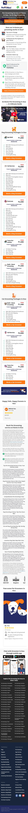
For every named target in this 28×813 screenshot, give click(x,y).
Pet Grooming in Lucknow (6, 711)
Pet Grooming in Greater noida (7, 699)
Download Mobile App (6, 769)
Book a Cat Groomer (14, 325)
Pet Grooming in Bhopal (5, 688)
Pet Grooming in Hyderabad (20, 702)
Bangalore (16, 583)
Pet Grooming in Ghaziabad (20, 697)
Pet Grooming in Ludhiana (6, 736)
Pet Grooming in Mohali (19, 711)
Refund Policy (18, 787)
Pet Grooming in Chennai (6, 690)
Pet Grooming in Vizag (19, 728)
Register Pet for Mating (20, 779)
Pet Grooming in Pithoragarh (6, 739)
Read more (7, 418)
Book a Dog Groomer (14, 158)
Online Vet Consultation (21, 772)
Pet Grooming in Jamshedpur (20, 736)
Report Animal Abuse (6, 767)
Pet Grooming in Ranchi (19, 731)
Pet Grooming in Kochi (5, 709)
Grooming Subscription (6, 775)
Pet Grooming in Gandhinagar (6, 697)
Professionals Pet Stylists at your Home (14, 39)
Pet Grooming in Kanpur (19, 706)
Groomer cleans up (12, 55)
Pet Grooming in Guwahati (6, 702)
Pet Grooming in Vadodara (20, 726)
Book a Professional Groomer (14, 21)
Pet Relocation (18, 759)
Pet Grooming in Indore (5, 704)
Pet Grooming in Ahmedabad (6, 683)
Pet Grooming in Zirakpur (6, 731)
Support (3, 752)
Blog (2, 749)
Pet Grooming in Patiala (5, 718)
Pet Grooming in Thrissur (6, 726)
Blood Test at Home (19, 774)
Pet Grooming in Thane (19, 724)
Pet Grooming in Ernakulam (6, 695)
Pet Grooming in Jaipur (19, 704)
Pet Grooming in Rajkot (19, 721)
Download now (14, 141)
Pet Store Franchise (5, 800)
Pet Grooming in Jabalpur (6, 706)
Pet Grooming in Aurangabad (6, 685)
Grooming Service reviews (5, 772)
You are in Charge (11, 32)
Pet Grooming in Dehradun (20, 692)
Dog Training (18, 752)
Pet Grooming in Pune (5, 721)
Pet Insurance (18, 762)
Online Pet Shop (5, 759)
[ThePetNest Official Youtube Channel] (23, 795)
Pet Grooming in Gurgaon (19, 699)
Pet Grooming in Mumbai (6, 713)
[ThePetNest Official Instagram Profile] (20, 795)
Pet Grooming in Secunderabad (7, 724)
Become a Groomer (5, 785)
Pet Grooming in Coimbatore (20, 690)
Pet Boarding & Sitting (20, 769)
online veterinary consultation (16, 442)
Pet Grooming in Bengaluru (20, 685)
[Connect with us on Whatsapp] (18, 8)
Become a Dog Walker (6, 792)
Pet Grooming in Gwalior (19, 733)
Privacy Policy (18, 785)
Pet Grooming (18, 749)
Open (24, 2)
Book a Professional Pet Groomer (14, 90)
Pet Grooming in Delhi (5, 692)
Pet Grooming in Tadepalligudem (4, 734)
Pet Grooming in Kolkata (19, 709)
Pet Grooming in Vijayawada (6, 728)
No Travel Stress (11, 47)
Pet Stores (3, 757)
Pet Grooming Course (6, 797)
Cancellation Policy (19, 790)
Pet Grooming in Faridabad (20, 695)
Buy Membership (5, 762)
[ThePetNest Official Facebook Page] (16, 795)
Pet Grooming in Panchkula (20, 715)
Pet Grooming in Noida (5, 715)
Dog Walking (18, 754)
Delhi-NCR (6, 583)
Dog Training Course (20, 764)
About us (3, 754)
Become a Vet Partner (6, 787)
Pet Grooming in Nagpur (19, 713)
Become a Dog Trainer (6, 790)
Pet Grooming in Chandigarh (20, 688)
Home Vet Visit (18, 757)
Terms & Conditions (19, 792)
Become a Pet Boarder (6, 795)
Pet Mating (17, 767)
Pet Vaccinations (19, 777)
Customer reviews (5, 764)
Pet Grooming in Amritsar (19, 683)
